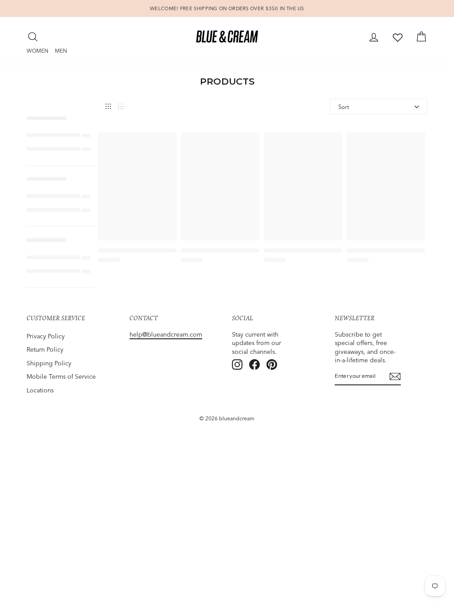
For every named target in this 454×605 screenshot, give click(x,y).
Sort (343, 106)
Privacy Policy (46, 336)
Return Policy (45, 349)
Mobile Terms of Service (61, 376)
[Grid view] (108, 106)
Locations (40, 390)
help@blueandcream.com (165, 334)
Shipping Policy (49, 363)
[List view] (121, 106)
